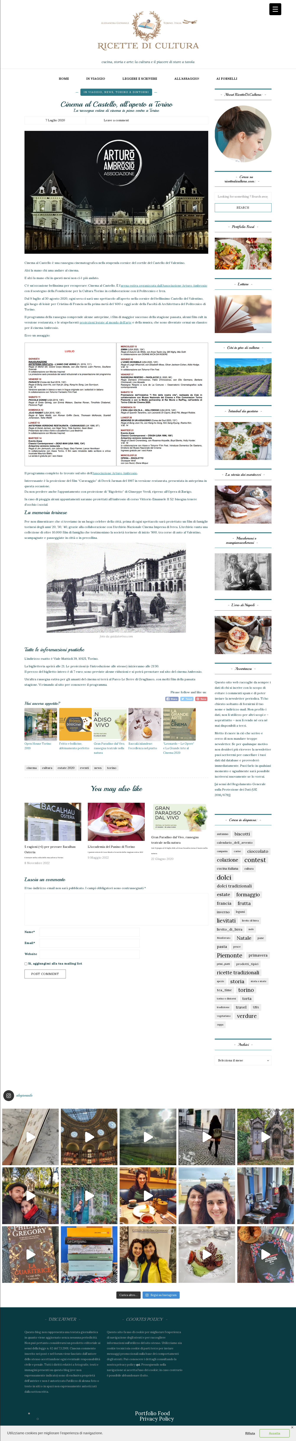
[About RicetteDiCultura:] (243, 134)
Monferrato (223, 937)
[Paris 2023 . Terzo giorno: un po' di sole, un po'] (30, 1195)
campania (222, 851)
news (108, 92)
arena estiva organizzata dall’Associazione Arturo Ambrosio (164, 286)
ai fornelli (226, 79)
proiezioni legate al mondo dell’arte (106, 322)
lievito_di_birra (229, 929)
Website (30, 954)
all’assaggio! (186, 79)
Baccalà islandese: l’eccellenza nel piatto (142, 746)
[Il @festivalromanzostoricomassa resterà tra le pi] (207, 1195)
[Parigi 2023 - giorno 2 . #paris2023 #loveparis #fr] (89, 1195)
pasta (222, 946)
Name (29, 932)
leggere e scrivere (139, 79)
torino (111, 768)
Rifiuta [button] (250, 1433)
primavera (258, 955)
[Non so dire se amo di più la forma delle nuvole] (148, 1137)
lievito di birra (250, 920)
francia (224, 903)
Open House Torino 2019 (37, 746)
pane (261, 938)
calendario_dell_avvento (235, 843)
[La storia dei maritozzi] (243, 504)
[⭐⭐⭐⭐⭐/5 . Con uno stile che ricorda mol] (265, 1254)
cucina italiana (227, 868)
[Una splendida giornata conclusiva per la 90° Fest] (207, 1254)
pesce (237, 946)
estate (223, 894)
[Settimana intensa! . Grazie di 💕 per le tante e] (148, 1254)
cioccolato (257, 851)
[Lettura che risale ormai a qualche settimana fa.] (30, 1137)
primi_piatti (223, 963)
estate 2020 (66, 768)
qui (138, 1364)
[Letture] (243, 314)
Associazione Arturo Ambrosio (115, 473)
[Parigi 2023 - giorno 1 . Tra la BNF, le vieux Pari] (148, 1195)
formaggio (248, 894)
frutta (244, 903)
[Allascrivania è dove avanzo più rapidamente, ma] (265, 1195)
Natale (244, 938)
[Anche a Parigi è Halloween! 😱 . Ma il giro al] (265, 1137)
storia (237, 981)
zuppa (220, 1024)
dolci (224, 877)
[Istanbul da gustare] (243, 441)
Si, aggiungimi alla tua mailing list (54, 963)
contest (255, 860)
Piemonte (229, 955)
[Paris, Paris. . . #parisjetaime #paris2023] (207, 1137)
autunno (222, 834)
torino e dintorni (226, 998)
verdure (247, 1016)
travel (241, 1007)
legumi (240, 912)
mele (251, 929)
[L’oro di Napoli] (243, 635)
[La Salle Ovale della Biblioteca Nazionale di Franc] (89, 1137)
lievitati (226, 920)
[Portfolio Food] (243, 253)
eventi (84, 768)
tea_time (224, 990)
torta (247, 998)
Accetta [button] (274, 1433)
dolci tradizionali (234, 886)
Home (64, 79)
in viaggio (95, 79)
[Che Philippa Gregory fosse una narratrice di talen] (30, 1254)
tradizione (223, 1007)
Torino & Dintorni (132, 92)
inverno (223, 912)
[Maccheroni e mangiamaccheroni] (243, 571)
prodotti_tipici (247, 964)
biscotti (242, 834)
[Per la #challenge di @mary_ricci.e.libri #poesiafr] (89, 1254)
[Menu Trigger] (275, 9)
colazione (227, 860)
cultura (47, 768)
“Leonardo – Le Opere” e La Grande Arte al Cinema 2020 (178, 748)
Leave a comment (116, 120)
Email (29, 943)
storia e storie (258, 981)
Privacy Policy (157, 1418)
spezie (220, 981)
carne (237, 851)
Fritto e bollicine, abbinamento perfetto (74, 746)
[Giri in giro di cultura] (243, 377)
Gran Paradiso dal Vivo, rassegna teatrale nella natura (109, 748)
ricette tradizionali (238, 972)
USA (256, 1007)
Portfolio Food (152, 1413)
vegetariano (224, 1015)
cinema (32, 768)
